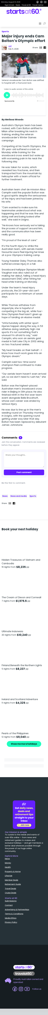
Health (8, 867)
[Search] (45, 23)
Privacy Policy (11, 922)
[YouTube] (45, 2)
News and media (18, 496)
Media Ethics (10, 918)
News (5, 496)
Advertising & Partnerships (17, 909)
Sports (33, 496)
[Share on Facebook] (44, 47)
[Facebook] (37, 2)
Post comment (24, 472)
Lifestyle (8, 875)
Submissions (11, 901)
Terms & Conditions (14, 913)
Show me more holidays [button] (24, 743)
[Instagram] (41, 2)
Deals (18, 5)
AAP (10, 46)
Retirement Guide (13, 884)
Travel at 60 (26, 5)
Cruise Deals (10, 892)
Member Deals (11, 880)
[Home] (24, 11)
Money (8, 863)
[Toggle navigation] (40, 23)
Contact (9, 905)
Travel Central (37, 5)
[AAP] (4, 47)
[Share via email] (40, 47)
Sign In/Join (9, 5)
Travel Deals (10, 888)
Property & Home (13, 871)
